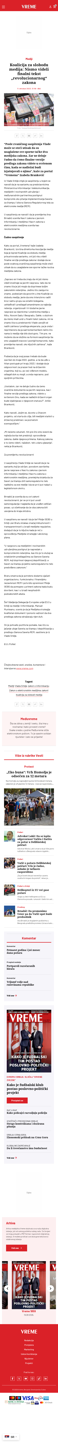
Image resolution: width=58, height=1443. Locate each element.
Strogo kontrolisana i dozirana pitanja (25, 1125)
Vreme (20, 1389)
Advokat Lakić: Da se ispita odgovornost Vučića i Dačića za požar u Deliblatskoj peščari (34, 840)
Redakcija (29, 1340)
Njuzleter (29, 1358)
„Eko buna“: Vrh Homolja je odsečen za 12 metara (29, 774)
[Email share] (29, 136)
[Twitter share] (23, 136)
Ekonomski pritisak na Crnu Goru (27, 1137)
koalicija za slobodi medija (29, 694)
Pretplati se (17, 1100)
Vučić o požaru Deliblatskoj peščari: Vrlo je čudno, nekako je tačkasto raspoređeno (34, 867)
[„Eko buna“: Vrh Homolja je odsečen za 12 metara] (29, 807)
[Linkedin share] (41, 136)
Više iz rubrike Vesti (29, 755)
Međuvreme (37, 730)
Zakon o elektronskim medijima (25, 690)
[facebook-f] (13, 1379)
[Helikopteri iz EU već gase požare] (9, 890)
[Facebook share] (17, 136)
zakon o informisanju (38, 685)
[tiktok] (39, 1379)
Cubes (43, 1389)
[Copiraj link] (35, 136)
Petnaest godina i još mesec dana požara (23, 951)
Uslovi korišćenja (29, 1354)
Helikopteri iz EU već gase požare (33, 891)
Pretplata (29, 1345)
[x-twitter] (19, 1379)
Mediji (11, 685)
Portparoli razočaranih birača (21, 967)
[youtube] (26, 1379)
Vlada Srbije (21, 685)
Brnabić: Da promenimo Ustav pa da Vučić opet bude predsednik (34, 914)
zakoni (45, 690)
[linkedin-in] (46, 1379)
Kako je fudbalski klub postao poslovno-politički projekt (27, 1089)
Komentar (29, 938)
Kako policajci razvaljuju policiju (27, 1112)
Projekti (29, 1363)
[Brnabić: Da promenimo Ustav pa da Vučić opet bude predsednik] (9, 911)
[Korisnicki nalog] (50, 7)
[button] (7, 1288)
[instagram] (32, 1379)
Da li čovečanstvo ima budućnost (27, 1148)
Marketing (29, 1349)
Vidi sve (10, 995)
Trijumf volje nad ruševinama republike (20, 983)
